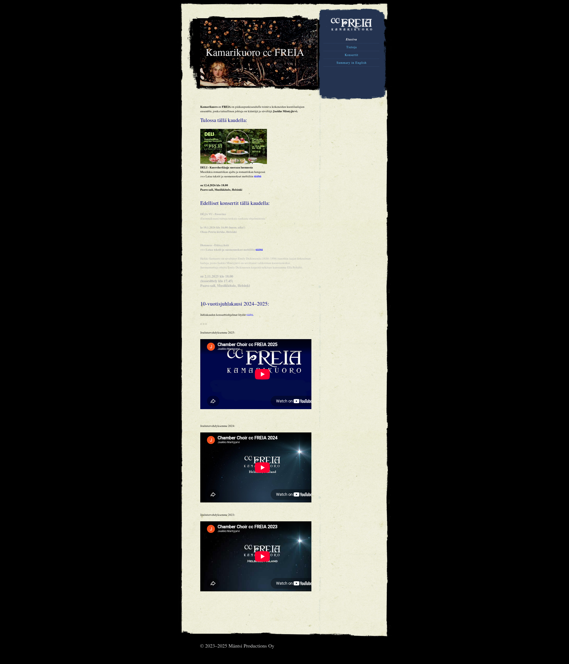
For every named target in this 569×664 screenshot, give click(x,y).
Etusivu (351, 39)
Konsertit (351, 55)
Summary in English (352, 62)
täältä (257, 176)
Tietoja (351, 47)
